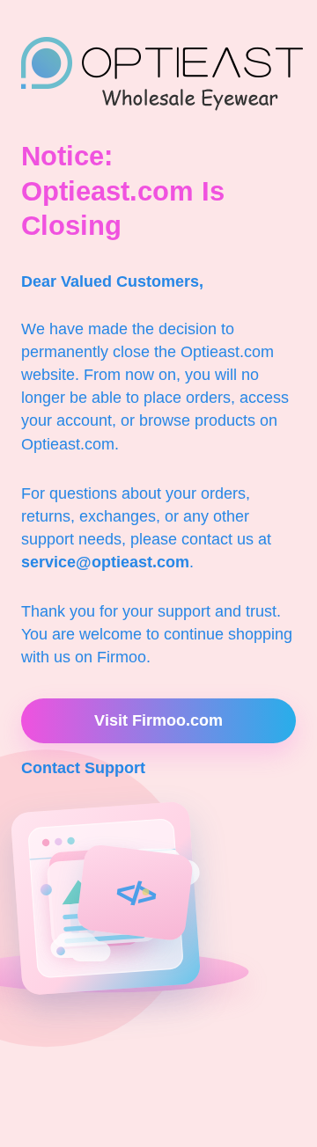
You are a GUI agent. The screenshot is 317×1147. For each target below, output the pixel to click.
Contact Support (83, 768)
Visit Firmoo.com (158, 720)
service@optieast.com (105, 562)
